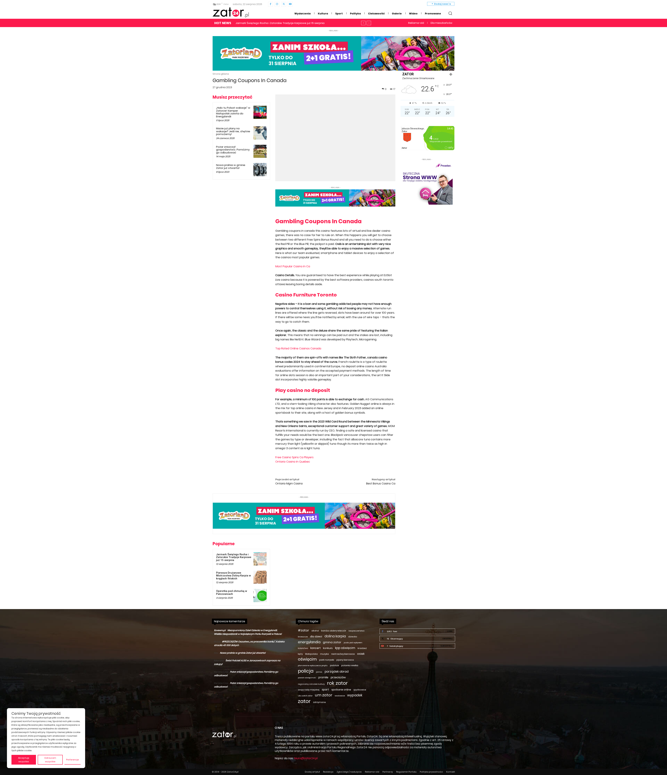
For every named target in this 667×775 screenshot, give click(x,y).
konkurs (328, 648)
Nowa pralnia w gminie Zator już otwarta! (230, 166)
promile (323, 677)
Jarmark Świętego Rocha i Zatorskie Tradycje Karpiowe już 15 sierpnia (233, 557)
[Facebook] (270, 4)
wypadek (354, 695)
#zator (303, 630)
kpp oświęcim (345, 648)
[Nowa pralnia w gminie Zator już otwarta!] (260, 169)
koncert (315, 648)
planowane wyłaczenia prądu (313, 665)
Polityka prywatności (431, 771)
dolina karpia (335, 636)
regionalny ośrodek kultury (311, 684)
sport (325, 689)
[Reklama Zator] (427, 183)
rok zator (337, 683)
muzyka (324, 653)
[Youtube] (290, 4)
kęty (300, 653)
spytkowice (359, 689)
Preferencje (72, 759)
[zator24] (231, 12)
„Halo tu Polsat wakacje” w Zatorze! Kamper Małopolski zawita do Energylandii (233, 112)
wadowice (340, 695)
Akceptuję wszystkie (23, 759)
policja (306, 671)
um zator (323, 695)
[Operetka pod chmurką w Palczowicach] (260, 595)
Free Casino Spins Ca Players (294, 457)
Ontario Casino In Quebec (292, 462)
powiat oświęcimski (307, 677)
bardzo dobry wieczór (333, 630)
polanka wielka (349, 665)
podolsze (334, 665)
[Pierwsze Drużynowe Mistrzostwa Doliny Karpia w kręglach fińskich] (260, 577)
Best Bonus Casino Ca (380, 483)
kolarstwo (303, 648)
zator (304, 701)
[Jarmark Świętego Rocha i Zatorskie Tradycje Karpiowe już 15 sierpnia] (260, 558)
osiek (361, 654)
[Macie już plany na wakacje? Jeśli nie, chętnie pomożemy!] (260, 133)
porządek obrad (337, 671)
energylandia (309, 642)
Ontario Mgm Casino (289, 483)
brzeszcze (303, 636)
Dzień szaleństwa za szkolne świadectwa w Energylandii (272, 23)
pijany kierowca (345, 659)
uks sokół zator (305, 695)
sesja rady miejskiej (308, 689)
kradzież (362, 648)
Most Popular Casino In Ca (292, 266)
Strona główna (221, 73)
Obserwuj (447, 638)
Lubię (449, 631)
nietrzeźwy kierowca (343, 654)
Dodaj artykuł (312, 771)
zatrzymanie (319, 702)
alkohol (315, 630)
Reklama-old (372, 771)
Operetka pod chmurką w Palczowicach (231, 592)
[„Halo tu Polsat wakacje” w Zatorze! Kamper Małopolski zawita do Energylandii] (260, 112)
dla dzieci (316, 636)
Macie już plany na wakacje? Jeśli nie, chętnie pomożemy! (233, 131)
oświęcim (307, 659)
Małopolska (311, 653)
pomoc (319, 672)
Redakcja (328, 771)
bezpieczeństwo (356, 630)
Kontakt (450, 771)
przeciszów (338, 677)
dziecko (352, 636)
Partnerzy (387, 771)
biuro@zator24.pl (306, 758)
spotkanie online (341, 689)
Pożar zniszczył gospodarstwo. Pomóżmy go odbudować (233, 149)
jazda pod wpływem (353, 642)
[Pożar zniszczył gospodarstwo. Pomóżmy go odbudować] (260, 151)
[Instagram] (277, 4)
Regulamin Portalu (406, 771)
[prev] (363, 23)
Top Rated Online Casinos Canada (298, 348)
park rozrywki (326, 659)
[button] (450, 13)
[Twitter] (283, 4)
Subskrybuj (446, 645)
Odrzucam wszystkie (50, 759)
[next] (369, 23)
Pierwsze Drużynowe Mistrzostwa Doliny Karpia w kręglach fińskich (233, 575)
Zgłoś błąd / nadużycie (349, 771)
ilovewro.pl (220, 630)
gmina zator (332, 642)
